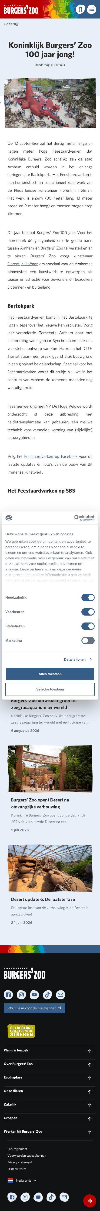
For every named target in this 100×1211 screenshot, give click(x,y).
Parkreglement (17, 1149)
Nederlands (23, 1180)
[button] (91, 9)
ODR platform (16, 1169)
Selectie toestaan (50, 689)
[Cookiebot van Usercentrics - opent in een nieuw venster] (74, 518)
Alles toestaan (50, 674)
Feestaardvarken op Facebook (51, 456)
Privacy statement (19, 1162)
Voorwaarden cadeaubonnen (26, 1155)
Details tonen (75, 659)
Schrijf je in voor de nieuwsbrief (32, 1008)
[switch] (88, 612)
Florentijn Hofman (22, 263)
